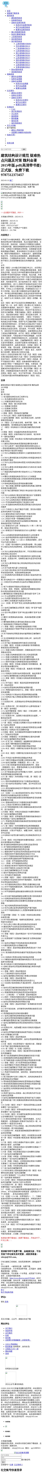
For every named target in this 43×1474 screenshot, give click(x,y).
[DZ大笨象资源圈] (6, 7)
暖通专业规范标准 (23, 30)
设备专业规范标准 (18, 23)
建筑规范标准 (16, 18)
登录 (6, 1302)
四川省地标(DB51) (23, 62)
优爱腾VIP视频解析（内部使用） (18, 1340)
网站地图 (8, 1351)
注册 (11, 1465)
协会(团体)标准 (17, 69)
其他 (7, 1354)
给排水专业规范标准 (24, 25)
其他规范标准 (16, 72)
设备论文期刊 (16, 98)
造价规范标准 (16, 39)
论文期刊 (10, 91)
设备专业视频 (16, 81)
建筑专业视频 (16, 76)
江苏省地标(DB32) (23, 51)
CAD (13, 109)
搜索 (24, 149)
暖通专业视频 (21, 88)
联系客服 (8, 1347)
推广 (11, 180)
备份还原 (14, 121)
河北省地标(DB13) (23, 46)
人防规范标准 (16, 37)
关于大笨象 (11, 125)
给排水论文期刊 (22, 100)
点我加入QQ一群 (12, 1349)
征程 (7, 1335)
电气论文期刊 (21, 102)
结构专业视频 (16, 79)
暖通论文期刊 (21, 105)
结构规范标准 (16, 20)
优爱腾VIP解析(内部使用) (21, 132)
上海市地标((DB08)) (23, 44)
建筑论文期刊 (16, 93)
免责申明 (8, 1331)
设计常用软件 (16, 111)
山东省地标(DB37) (23, 58)
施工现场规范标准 (18, 32)
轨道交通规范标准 (18, 34)
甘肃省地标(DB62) (23, 67)
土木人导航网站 (11, 1344)
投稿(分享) (11, 135)
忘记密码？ (18, 1465)
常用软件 (10, 107)
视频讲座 (10, 74)
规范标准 (10, 16)
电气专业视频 (21, 86)
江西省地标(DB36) (23, 55)
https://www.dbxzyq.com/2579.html (22, 1278)
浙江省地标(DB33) (23, 53)
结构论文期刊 (16, 95)
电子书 (3, 1292)
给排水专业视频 (22, 84)
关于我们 (8, 1328)
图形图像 (14, 118)
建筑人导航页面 (17, 130)
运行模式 (8, 1333)
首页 (8, 11)
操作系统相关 (16, 123)
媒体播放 (14, 116)
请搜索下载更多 (13, 13)
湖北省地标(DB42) (23, 60)
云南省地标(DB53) (23, 65)
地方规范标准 (16, 41)
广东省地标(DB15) (23, 48)
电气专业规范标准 (23, 27)
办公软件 (14, 114)
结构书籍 (9, 1292)
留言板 (8, 1338)
